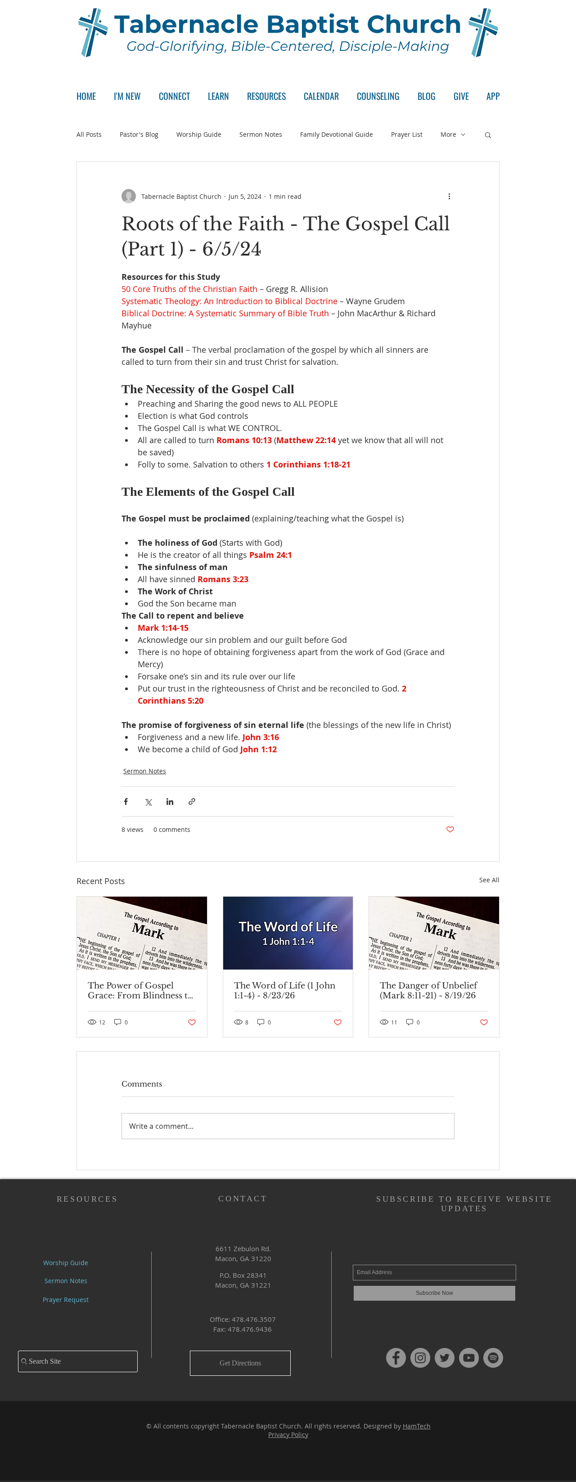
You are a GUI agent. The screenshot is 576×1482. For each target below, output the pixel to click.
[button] (174, 96)
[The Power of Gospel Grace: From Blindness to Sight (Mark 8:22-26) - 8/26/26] (142, 933)
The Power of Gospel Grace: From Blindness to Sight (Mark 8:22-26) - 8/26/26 (140, 991)
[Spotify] (493, 1358)
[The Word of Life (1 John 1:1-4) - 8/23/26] (288, 933)
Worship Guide (198, 134)
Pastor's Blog (139, 134)
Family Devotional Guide (336, 134)
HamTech (417, 1426)
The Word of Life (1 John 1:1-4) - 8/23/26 (284, 991)
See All (489, 880)
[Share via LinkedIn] (170, 801)
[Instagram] (420, 1358)
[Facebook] (396, 1358)
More (448, 134)
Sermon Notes (260, 134)
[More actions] (449, 196)
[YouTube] (469, 1358)
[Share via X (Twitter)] (148, 801)
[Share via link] (192, 801)
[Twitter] (444, 1358)
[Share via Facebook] (126, 801)
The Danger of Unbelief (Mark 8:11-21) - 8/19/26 (428, 991)
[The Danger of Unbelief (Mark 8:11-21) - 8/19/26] (434, 933)
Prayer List (407, 134)
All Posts (89, 134)
